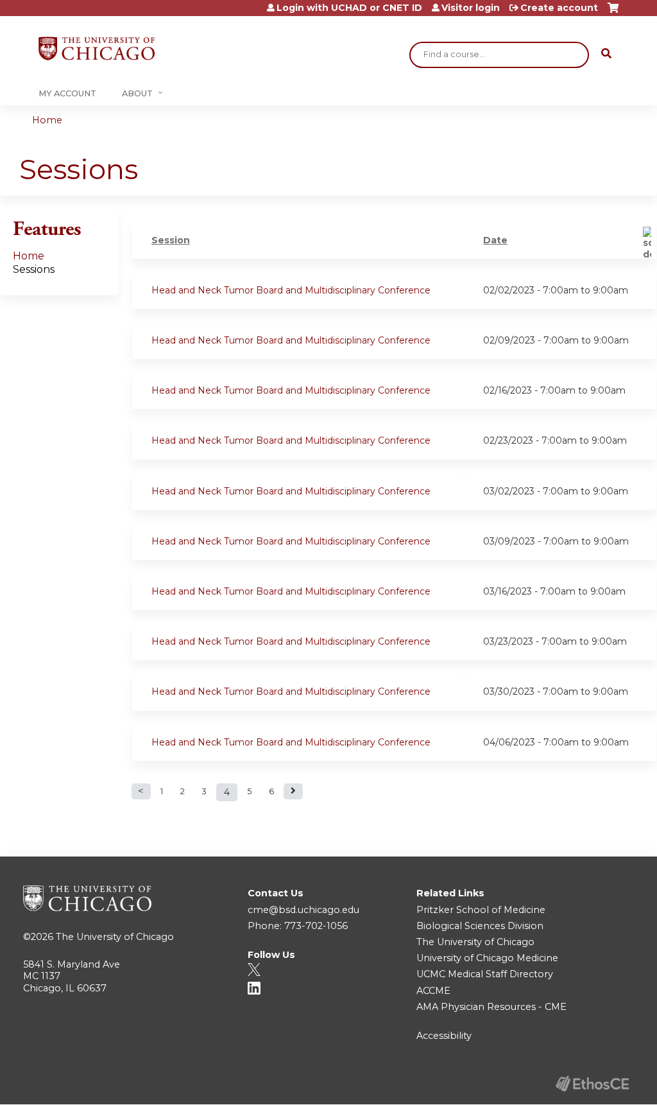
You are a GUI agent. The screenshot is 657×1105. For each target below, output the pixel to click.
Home (47, 120)
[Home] (96, 48)
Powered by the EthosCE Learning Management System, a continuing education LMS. (592, 1083)
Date (495, 240)
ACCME (433, 990)
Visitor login (470, 7)
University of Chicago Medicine (487, 958)
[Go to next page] (293, 791)
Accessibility (444, 1035)
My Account (67, 93)
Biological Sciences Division (479, 926)
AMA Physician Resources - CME (491, 1007)
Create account (559, 7)
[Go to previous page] (141, 791)
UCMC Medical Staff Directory (484, 974)
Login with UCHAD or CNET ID (349, 7)
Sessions (34, 269)
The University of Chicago (115, 937)
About (137, 93)
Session (170, 240)
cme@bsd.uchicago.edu (303, 910)
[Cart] (613, 12)
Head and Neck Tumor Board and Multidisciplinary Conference (291, 290)
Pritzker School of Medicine (480, 910)
